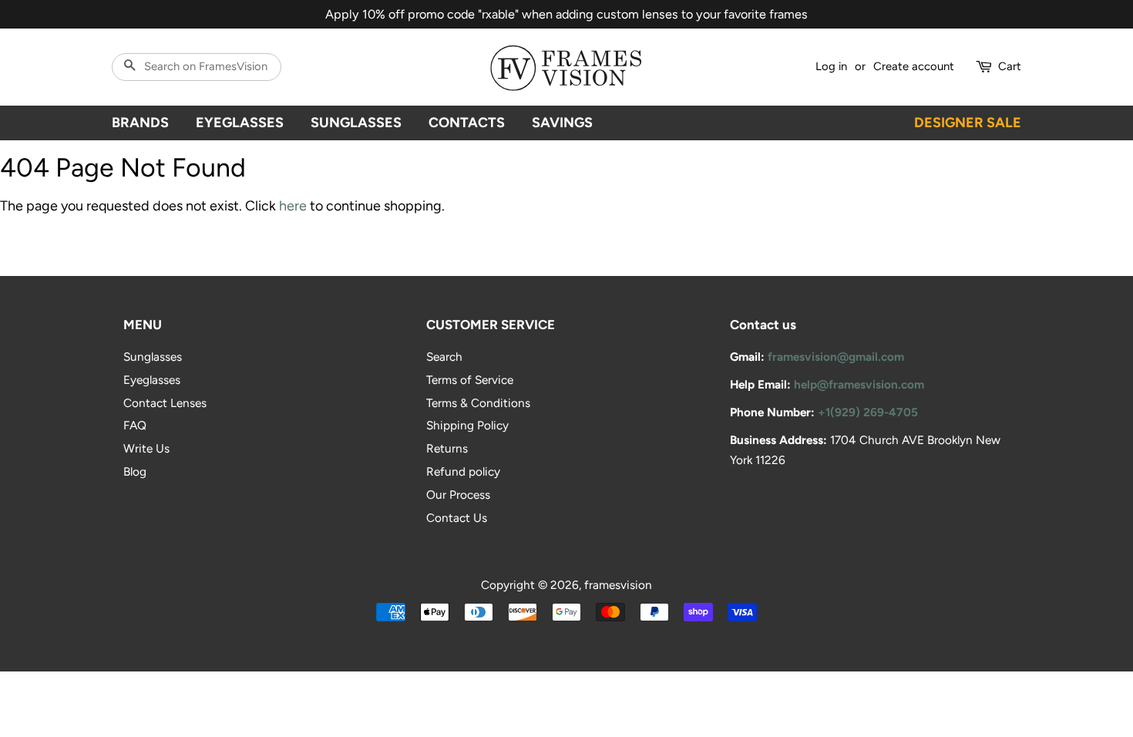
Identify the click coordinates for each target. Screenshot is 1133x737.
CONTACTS (467, 122)
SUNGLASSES (356, 122)
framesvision (618, 584)
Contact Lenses (165, 402)
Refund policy (463, 471)
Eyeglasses (151, 379)
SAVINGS (562, 122)
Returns (447, 448)
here (293, 205)
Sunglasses (152, 356)
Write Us (146, 448)
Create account (913, 66)
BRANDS (140, 122)
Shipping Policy (467, 425)
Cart (1009, 66)
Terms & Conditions (478, 402)
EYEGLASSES (240, 122)
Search (444, 356)
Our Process (458, 494)
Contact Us (456, 517)
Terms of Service (469, 379)
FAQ (134, 425)
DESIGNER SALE (967, 122)
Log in (831, 66)
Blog (134, 471)
